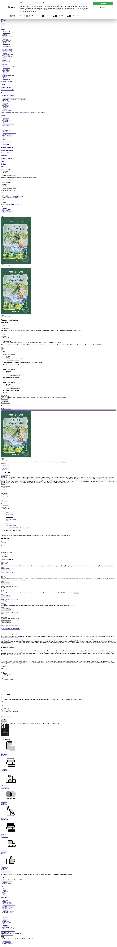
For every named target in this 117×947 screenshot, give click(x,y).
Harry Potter (6, 131)
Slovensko (5, 505)
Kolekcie (5, 107)
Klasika (4, 37)
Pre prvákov (5, 69)
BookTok (5, 109)
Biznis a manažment (7, 50)
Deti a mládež (4, 64)
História (5, 53)
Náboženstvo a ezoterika (7, 90)
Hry (1, 21)
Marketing (5, 925)
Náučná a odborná (6, 46)
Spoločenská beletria (7, 36)
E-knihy (2, 19)
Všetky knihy (6, 100)
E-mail (2, 701)
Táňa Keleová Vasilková (8, 124)
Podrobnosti (5, 466)
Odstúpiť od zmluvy (7, 912)
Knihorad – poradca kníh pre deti (10, 66)
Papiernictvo (4, 155)
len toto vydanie (5, 708)
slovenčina (5, 501)
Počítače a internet (7, 57)
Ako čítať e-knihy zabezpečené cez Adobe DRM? (11, 204)
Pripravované (6, 105)
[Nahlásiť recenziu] (1, 598)
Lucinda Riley (6, 125)
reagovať (2, 567)
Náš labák (5, 926)
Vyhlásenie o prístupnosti (8, 928)
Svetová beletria (6, 41)
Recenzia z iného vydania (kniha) (8, 572)
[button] (60, 341)
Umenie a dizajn (6, 60)
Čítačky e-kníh (5, 144)
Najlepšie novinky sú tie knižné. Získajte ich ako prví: (12, 933)
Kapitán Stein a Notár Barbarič (9, 133)
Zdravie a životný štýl (8, 56)
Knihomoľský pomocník (8, 911)
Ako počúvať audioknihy (8, 907)
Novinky (5, 104)
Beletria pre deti (6, 210)
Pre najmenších (6, 68)
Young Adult (6, 71)
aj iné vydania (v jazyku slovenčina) (9, 710)
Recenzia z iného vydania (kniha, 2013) (9, 586)
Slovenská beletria (7, 40)
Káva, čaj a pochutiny (7, 150)
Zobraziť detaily (77, 15)
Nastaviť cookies (6, 941)
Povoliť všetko (103, 3)
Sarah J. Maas (6, 122)
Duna (4, 138)
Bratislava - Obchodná (8, 879)
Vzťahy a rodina (6, 55)
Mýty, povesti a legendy (8, 211)
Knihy (7, 512)
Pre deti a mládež (7, 209)
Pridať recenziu (4, 556)
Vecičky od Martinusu (7, 147)
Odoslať (2, 936)
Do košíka (3, 463)
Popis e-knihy (6, 465)
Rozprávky (5, 74)
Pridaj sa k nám (6, 923)
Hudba (2, 161)
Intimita (2, 737)
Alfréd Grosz (6, 328)
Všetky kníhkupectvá (7, 881)
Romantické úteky (7, 130)
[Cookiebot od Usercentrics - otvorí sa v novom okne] (11, 16)
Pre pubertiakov (6, 70)
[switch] (42, 16)
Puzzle (2, 166)
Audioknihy (3, 20)
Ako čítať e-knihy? (5, 398)
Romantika (5, 35)
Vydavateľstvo (6, 469)
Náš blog (5, 920)
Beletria (3, 29)
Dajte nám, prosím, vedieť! (23, 527)
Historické (5, 39)
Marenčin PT (6, 337)
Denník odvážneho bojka (8, 134)
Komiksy (5, 34)
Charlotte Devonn (4, 562)
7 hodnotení (3, 542)
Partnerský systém (7, 922)
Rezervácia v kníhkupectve (9, 905)
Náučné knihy (6, 77)
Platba (4, 901)
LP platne (3, 164)
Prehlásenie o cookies (7, 927)
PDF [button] (4, 351)
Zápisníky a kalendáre (7, 158)
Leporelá (5, 76)
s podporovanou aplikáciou (17, 196)
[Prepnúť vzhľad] (1, 26)
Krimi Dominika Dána (8, 135)
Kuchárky (3, 84)
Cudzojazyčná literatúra (7, 95)
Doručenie (5, 900)
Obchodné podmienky (8, 943)
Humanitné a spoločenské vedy (10, 51)
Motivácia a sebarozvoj (8, 49)
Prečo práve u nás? (7, 902)
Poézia (4, 42)
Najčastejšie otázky (7, 903)
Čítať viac (80, 330)
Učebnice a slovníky (6, 87)
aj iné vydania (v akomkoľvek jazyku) (10, 711)
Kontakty (5, 917)
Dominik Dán (6, 118)
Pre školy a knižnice (7, 908)
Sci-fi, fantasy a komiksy (8, 75)
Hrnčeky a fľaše (5, 153)
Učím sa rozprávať (7, 136)
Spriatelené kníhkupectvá (8, 883)
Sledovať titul (3, 720)
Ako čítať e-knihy (7, 906)
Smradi (4, 139)
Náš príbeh (5, 919)
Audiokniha (4, 719)
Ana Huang (5, 121)
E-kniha (3, 718)
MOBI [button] (4, 380)
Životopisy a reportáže (8, 54)
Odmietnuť (103, 7)
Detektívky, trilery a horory (9, 31)
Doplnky (2, 24)
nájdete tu (64, 397)
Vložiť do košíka (4, 400)
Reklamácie (5, 910)
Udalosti (5, 882)
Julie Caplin (5, 119)
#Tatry (5, 476)
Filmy (2, 22)
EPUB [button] (4, 367)
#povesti (2, 476)
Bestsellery (5, 103)
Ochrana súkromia (7, 942)
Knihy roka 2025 (7, 101)
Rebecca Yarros (6, 120)
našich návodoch (11, 179)
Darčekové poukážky (6, 142)
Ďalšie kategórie (6, 44)
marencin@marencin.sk (8, 679)
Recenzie (5, 468)
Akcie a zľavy (6, 106)
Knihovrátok (6, 921)
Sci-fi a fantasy (6, 33)
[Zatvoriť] (1, 697)
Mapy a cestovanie (6, 92)
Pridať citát (3, 722)
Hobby (4, 59)
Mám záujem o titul (7, 110)
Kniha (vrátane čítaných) (7, 716)
